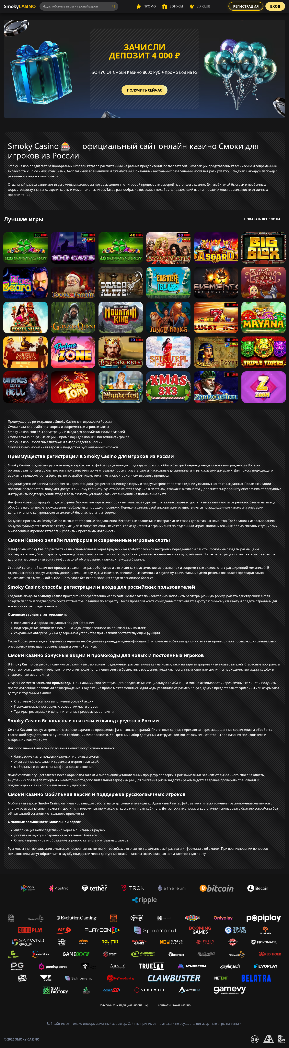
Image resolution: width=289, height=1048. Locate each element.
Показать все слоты (262, 219)
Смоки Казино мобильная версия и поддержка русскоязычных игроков (63, 447)
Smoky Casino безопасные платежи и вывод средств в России (55, 442)
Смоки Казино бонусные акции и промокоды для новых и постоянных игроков (68, 437)
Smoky (20, 6)
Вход (275, 6)
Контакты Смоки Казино (174, 1005)
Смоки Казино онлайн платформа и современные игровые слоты (58, 426)
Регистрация (246, 6)
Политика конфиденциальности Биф (123, 1005)
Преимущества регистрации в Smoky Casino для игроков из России (60, 421)
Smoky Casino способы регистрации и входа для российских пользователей (66, 432)
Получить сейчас (144, 90)
